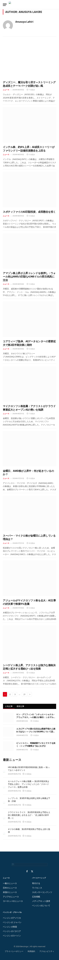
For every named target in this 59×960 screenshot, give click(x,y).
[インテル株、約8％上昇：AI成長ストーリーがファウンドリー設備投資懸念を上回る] (29, 125)
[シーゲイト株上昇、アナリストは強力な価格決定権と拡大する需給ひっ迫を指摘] (29, 643)
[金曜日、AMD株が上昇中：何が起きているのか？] (29, 448)
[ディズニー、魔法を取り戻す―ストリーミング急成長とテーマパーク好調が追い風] (29, 60)
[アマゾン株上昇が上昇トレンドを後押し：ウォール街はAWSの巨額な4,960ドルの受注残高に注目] (29, 251)
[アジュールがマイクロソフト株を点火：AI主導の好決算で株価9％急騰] (29, 578)
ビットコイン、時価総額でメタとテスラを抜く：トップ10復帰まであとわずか (35, 744)
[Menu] (5, 4)
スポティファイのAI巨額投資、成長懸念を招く (29, 211)
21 (24, 694)
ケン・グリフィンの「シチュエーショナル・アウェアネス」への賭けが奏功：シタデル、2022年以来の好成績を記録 (35, 717)
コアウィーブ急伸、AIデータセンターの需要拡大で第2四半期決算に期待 (29, 342)
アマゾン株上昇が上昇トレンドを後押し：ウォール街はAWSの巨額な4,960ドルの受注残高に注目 (29, 276)
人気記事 (9, 706)
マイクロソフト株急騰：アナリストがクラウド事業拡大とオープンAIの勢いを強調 (29, 407)
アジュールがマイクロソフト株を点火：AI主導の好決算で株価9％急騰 (29, 602)
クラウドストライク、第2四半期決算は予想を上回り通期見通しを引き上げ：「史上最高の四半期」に (29, 815)
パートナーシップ (39, 878)
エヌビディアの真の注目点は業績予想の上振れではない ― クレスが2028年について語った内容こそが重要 (35, 731)
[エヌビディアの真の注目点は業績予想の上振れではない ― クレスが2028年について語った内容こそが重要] (8, 732)
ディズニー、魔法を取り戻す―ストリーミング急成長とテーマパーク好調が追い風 (29, 83)
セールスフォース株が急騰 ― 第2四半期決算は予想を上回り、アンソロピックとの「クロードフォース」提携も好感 (28, 784)
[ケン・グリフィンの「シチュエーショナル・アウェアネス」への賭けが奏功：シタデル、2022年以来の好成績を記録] (8, 717)
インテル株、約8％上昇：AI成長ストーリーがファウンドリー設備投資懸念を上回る (29, 148)
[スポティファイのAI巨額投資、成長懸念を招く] (29, 189)
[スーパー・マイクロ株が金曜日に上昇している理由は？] (29, 513)
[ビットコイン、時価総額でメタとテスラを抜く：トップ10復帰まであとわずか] (8, 746)
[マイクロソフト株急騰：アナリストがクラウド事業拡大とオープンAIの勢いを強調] (29, 384)
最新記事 (20, 706)
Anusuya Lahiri (24, 21)
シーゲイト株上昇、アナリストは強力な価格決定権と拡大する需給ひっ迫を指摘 (29, 666)
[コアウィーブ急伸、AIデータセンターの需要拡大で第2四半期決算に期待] (29, 319)
